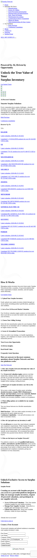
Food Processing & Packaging (17, 12)
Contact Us (8, 30)
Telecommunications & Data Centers (19, 22)
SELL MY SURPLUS (8, 37)
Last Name (4, 535)
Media (6, 29)
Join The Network (6, 365)
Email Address (5, 541)
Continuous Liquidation (15, 27)
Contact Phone (5, 543)
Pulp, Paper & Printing (15, 15)
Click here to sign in (7, 521)
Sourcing (7, 32)
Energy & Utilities (13, 10)
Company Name (6, 537)
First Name (4, 533)
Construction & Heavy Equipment (18, 18)
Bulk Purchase (12, 25)
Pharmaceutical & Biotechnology (18, 13)
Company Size (5, 539)
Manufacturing (12, 8)
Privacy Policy (14, 555)
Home (6, 5)
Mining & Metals (13, 20)
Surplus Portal (9, 34)
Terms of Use (5, 555)
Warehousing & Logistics (16, 17)
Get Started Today (6, 84)
